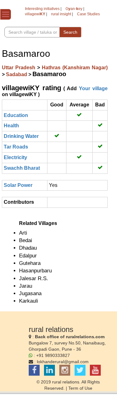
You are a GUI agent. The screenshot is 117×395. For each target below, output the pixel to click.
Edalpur (28, 256)
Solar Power (18, 185)
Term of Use (80, 388)
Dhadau (28, 248)
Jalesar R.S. (33, 278)
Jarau (25, 286)
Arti (23, 233)
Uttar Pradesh (19, 67)
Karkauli (28, 301)
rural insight (61, 14)
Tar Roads (16, 146)
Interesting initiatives (42, 9)
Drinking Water (21, 136)
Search (70, 32)
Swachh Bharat (22, 168)
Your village (93, 88)
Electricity (15, 157)
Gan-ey (74, 9)
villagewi (35, 14)
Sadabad (17, 74)
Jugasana (30, 293)
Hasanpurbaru (35, 271)
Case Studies (88, 14)
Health (11, 125)
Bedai (25, 240)
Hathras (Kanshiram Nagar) (75, 67)
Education (16, 115)
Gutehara (30, 263)
